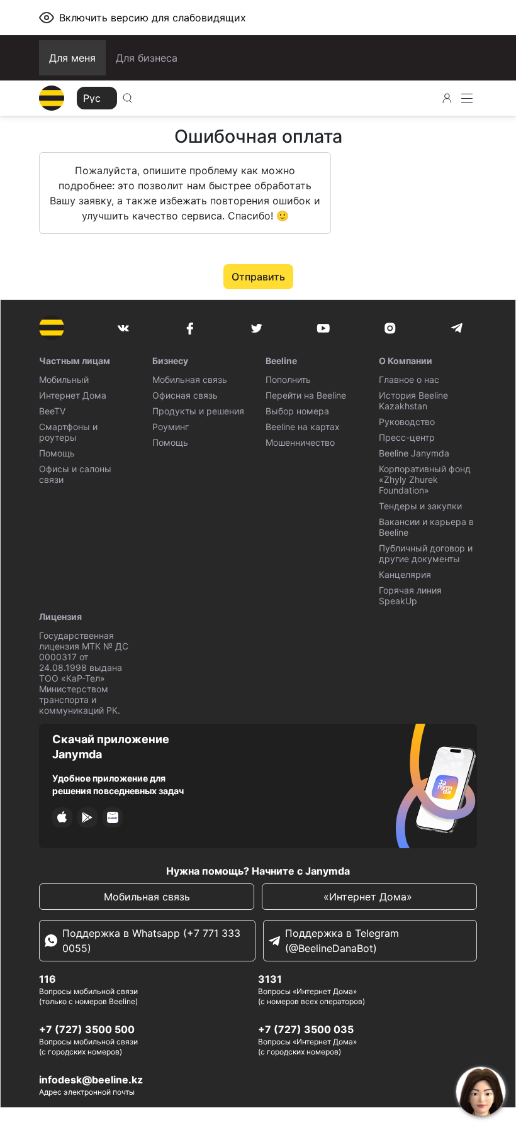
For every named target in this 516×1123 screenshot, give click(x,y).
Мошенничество (300, 442)
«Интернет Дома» (369, 896)
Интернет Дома (72, 395)
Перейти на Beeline (306, 395)
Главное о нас (409, 379)
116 (47, 979)
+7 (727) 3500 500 (87, 1029)
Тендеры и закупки (420, 506)
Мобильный (64, 379)
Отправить (258, 276)
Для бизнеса (146, 58)
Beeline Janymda (414, 453)
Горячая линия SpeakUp (410, 595)
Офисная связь (185, 395)
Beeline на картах (303, 426)
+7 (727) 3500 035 (306, 1029)
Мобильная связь (189, 379)
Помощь (57, 453)
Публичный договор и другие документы (426, 553)
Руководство (407, 421)
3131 (270, 979)
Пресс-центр (407, 437)
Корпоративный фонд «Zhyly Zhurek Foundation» (425, 479)
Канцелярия (405, 574)
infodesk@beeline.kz (91, 1079)
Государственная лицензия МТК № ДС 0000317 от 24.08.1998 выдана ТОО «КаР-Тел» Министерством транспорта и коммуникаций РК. (83, 673)
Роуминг (170, 426)
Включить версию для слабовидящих (152, 17)
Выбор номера (297, 411)
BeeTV (52, 411)
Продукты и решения (198, 411)
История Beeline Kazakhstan (413, 400)
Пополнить (288, 379)
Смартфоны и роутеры (68, 432)
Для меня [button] (72, 58)
